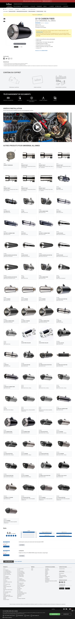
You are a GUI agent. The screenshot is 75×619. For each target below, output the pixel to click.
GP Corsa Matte (20, 591)
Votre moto (11, 9)
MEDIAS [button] (45, 6)
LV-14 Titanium (5, 569)
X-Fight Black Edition (20, 594)
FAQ (60, 574)
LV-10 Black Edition (20, 575)
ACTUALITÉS (32, 6)
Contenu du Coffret (12, 11)
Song (32, 569)
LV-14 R (18, 569)
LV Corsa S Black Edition (7, 572)
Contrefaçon (47, 579)
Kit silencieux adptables (21, 598)
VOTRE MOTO (9, 6)
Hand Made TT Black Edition (8, 596)
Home (6, 9)
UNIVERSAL (17, 9)
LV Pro (4, 583)
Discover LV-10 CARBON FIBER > (41, 50)
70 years (46, 577)
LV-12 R (4, 579)
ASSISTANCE (65, 6)
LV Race (4, 587)
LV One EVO (5, 580)
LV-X (4, 590)
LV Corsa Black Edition (21, 573)
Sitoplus (4, 598)
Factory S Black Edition (21, 585)
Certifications (47, 576)
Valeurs (46, 574)
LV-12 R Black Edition (20, 579)
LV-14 (4, 568)
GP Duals (18, 587)
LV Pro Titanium (20, 584)
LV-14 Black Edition (20, 568)
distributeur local (39, 31)
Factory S (4, 585)
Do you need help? (18, 561)
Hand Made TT (19, 595)
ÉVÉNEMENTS (39, 6)
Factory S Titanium (20, 586)
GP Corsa (18, 590)
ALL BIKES (23, 9)
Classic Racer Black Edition (7, 589)
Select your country (46, 1)
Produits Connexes (40, 11)
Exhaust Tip (19, 596)
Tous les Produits (6, 599)
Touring (4, 597)
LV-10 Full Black (6, 576)
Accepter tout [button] (55, 614)
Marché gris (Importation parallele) (51, 580)
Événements (47, 569)
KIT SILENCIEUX (25, 6)
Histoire (46, 572)
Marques (46, 573)
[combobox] (72, 610)
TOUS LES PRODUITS (17, 6)
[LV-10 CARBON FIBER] (4, 19)
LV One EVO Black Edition (21, 580)
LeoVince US (39, 14)
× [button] (73, 610)
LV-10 (4, 575)
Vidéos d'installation (62, 575)
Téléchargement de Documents (22, 11)
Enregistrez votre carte (63, 576)
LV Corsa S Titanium (6, 573)
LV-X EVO (18, 589)
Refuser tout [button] (66, 614)
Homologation (61, 573)
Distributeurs (47, 578)
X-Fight (4, 594)
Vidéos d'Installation (31, 11)
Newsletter (61, 577)
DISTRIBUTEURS (58, 6)
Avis (45, 11)
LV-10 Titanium (5, 577)
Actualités (47, 568)
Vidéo (32, 568)
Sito (18, 597)
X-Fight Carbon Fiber (6, 595)
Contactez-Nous (62, 568)
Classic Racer (19, 588)
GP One (4, 588)
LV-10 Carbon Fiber (20, 576)
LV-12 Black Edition (6, 578)
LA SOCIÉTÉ (51, 6)
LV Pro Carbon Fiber (6, 584)
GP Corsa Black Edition (7, 591)
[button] (25, 617)
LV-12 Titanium (19, 578)
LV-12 (18, 577)
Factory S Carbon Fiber (7, 586)
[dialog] (37, 614)
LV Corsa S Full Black (20, 572)
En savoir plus (61, 586)
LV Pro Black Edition (20, 583)
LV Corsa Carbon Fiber (7, 574)
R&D (46, 575)
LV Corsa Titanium (20, 574)
